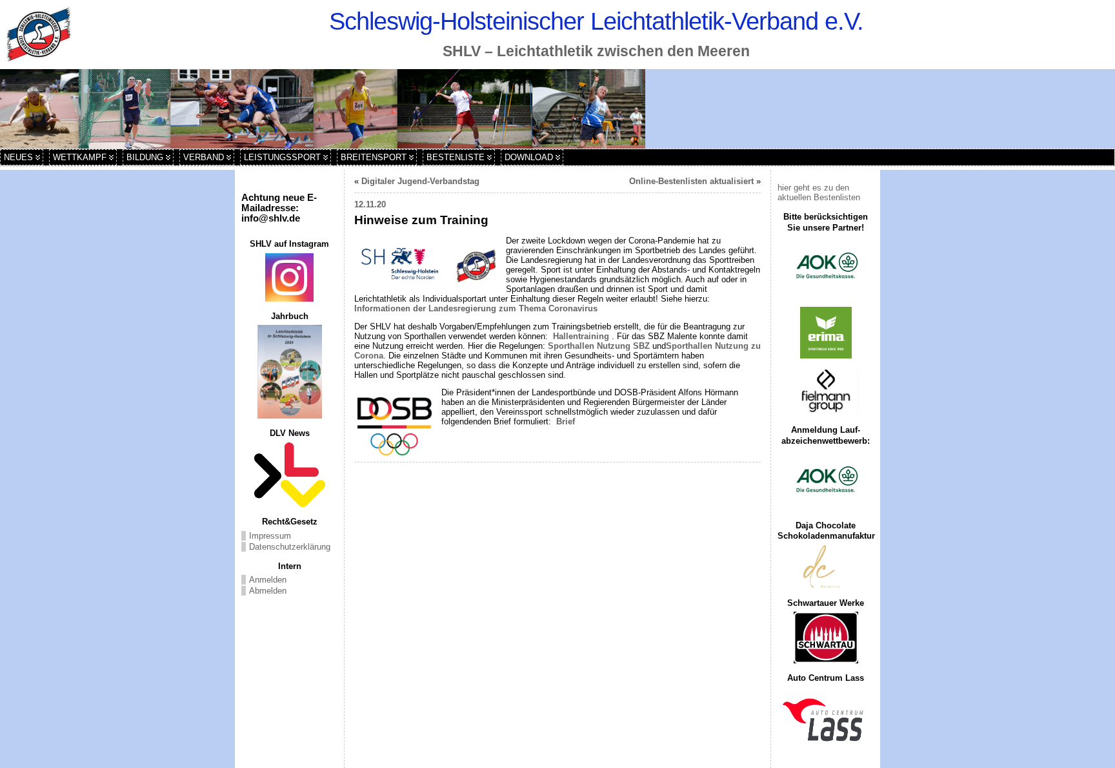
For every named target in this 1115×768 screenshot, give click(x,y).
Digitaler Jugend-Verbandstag (420, 181)
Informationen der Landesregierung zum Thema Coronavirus (476, 308)
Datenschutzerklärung (289, 547)
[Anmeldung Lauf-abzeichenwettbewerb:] (826, 480)
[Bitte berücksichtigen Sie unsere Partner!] (826, 266)
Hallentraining (581, 336)
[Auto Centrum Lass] (826, 719)
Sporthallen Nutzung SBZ (599, 346)
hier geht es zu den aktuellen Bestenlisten (819, 192)
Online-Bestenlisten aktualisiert (691, 181)
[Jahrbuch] (289, 372)
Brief (564, 421)
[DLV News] (289, 474)
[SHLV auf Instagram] (289, 277)
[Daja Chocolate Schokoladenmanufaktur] (826, 566)
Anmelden (267, 580)
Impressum (270, 536)
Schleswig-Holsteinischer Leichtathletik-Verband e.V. (596, 21)
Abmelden (267, 591)
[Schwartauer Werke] (826, 637)
